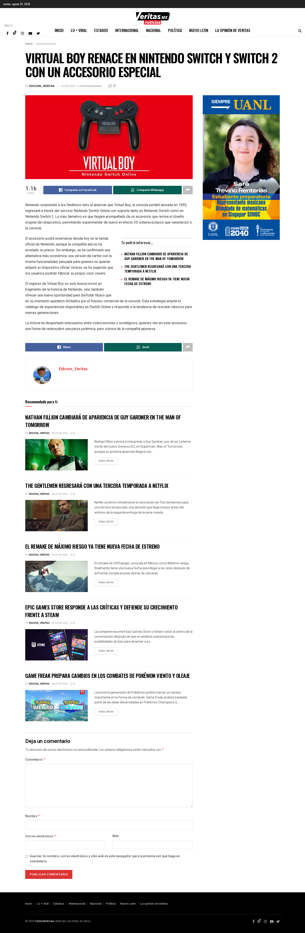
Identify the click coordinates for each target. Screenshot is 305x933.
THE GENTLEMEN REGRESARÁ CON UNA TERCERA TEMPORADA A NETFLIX (157, 268)
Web (115, 836)
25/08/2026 (61, 433)
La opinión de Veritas (232, 30)
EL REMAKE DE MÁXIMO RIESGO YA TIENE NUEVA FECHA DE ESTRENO (157, 281)
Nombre (32, 816)
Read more (106, 461)
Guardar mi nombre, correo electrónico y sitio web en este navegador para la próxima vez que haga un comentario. (105, 858)
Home (29, 44)
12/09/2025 (68, 86)
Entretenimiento (46, 44)
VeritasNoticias (44, 921)
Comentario (35, 759)
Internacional (127, 30)
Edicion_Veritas (41, 86)
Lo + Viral (79, 30)
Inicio (59, 30)
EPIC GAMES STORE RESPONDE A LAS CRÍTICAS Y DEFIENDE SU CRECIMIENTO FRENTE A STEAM (101, 611)
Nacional (153, 30)
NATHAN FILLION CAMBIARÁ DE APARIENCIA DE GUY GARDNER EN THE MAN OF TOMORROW (156, 256)
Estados (101, 30)
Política (175, 30)
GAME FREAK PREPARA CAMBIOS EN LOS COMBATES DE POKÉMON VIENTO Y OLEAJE (107, 675)
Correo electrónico (40, 836)
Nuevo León (198, 30)
